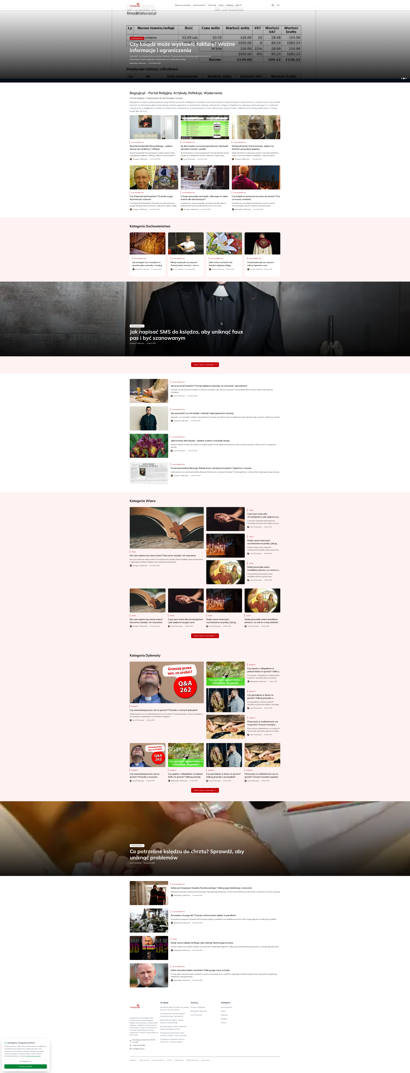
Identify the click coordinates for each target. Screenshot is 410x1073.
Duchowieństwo (199, 5)
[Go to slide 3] (406, 78)
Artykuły (164, 1002)
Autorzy (194, 1002)
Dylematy (212, 5)
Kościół (238, 5)
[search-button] (273, 5)
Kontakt (169, 1060)
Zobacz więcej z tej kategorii (204, 365)
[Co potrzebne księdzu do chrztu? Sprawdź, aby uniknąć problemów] (205, 838)
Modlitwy (229, 5)
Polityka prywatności (158, 1060)
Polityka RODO (179, 1060)
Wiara (221, 5)
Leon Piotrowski (135, 63)
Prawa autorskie (144, 1060)
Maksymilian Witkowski (199, 1011)
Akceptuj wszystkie (25, 1066)
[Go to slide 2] (403, 78)
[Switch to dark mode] (278, 5)
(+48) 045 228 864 (139, 1045)
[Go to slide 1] (402, 78)
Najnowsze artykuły (182, 5)
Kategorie (225, 1002)
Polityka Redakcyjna (192, 1060)
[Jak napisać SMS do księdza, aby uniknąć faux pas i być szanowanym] (205, 319)
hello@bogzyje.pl (138, 1049)
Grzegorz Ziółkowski (137, 343)
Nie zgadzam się (25, 1061)
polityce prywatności (33, 1056)
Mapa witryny (205, 1060)
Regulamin (133, 1060)
